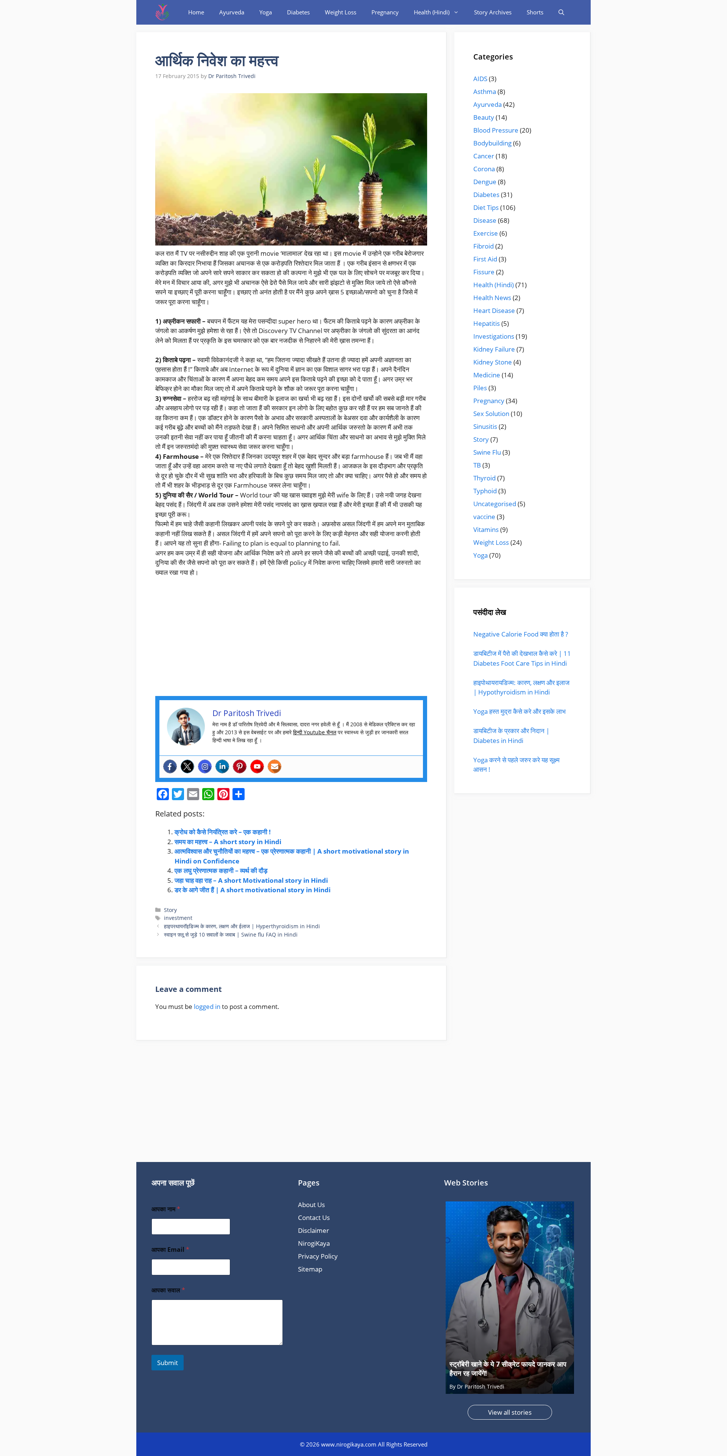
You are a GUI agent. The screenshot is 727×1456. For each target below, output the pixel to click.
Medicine (486, 375)
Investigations (493, 336)
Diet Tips (486, 207)
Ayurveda (231, 12)
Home (196, 12)
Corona (484, 168)
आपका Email (170, 1249)
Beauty (483, 117)
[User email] (274, 766)
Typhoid (485, 490)
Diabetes (298, 12)
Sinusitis (485, 426)
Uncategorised (494, 503)
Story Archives (493, 12)
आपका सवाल (168, 1290)
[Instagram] (205, 766)
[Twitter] (187, 766)
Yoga (265, 12)
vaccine (484, 516)
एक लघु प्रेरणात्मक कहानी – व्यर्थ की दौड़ (221, 870)
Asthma (484, 91)
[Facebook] (170, 766)
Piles (480, 387)
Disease (484, 220)
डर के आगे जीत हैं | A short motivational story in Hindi (253, 889)
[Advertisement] (291, 640)
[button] (561, 12)
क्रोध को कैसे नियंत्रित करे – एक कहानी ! (223, 831)
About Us (311, 1204)
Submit (167, 1362)
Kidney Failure (494, 349)
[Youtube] (257, 766)
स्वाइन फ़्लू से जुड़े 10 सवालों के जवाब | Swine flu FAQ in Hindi (231, 934)
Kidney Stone (492, 362)
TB (477, 465)
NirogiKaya (314, 1243)
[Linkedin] (222, 766)
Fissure (484, 271)
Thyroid (484, 478)
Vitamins (486, 529)
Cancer (483, 156)
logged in (207, 1006)
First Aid (485, 259)
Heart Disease (494, 310)
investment (178, 917)
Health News (492, 297)
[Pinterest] (239, 766)
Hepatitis (486, 323)
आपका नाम (165, 1209)
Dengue (484, 181)
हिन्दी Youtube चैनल (314, 732)
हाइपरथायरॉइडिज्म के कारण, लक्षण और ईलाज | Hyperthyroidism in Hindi (242, 926)
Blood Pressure (495, 130)
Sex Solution (491, 413)
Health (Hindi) (431, 12)
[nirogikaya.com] (162, 12)
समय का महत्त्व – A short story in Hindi (228, 841)
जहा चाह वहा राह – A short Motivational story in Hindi (251, 880)
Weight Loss (340, 12)
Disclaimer (313, 1230)
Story (170, 909)
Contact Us (314, 1217)
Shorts (535, 12)
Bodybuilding (492, 143)
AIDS (480, 78)
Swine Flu (487, 452)
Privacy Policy (318, 1256)
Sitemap (310, 1269)
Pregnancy (385, 12)
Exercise (485, 233)
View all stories (510, 1412)
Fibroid (483, 246)
